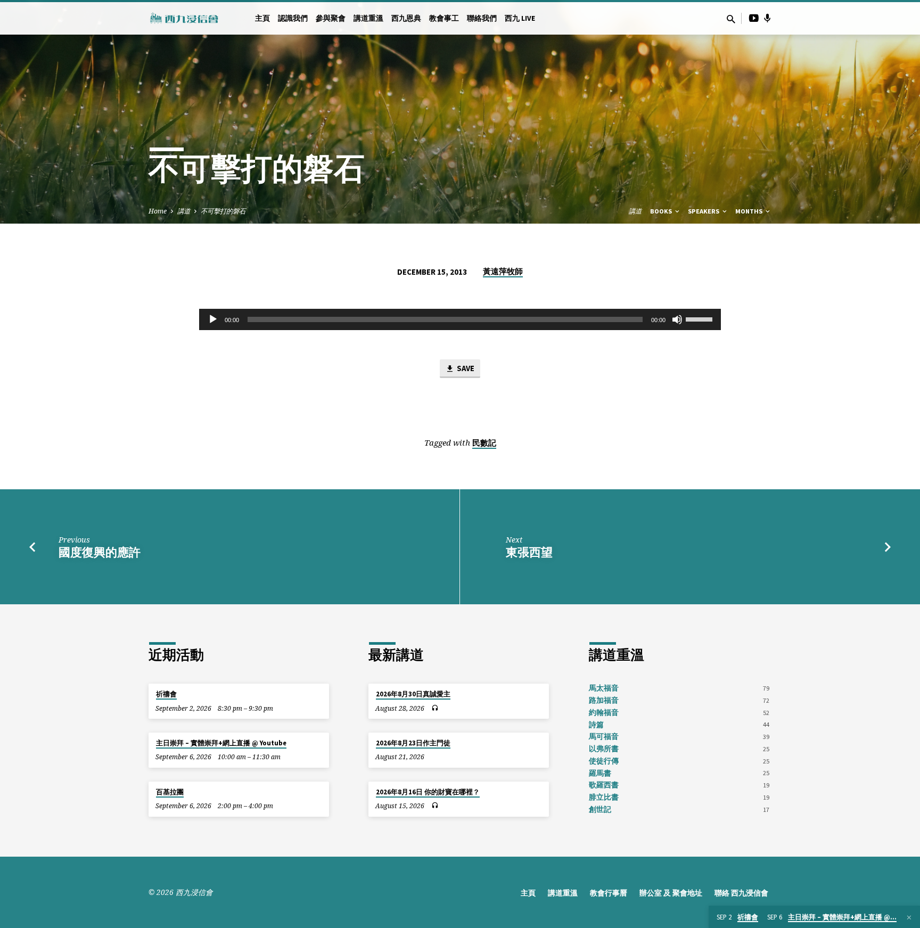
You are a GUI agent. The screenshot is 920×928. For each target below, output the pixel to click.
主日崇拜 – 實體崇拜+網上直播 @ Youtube (221, 743)
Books (661, 211)
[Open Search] (731, 19)
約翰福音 (604, 712)
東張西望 (529, 552)
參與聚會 (331, 18)
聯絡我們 (482, 18)
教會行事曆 (608, 893)
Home (158, 211)
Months (749, 211)
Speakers (704, 211)
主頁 (262, 18)
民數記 (484, 443)
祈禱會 (166, 694)
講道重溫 (368, 18)
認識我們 (293, 18)
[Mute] (677, 319)
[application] (460, 319)
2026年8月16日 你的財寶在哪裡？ (428, 791)
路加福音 (604, 700)
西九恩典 (406, 18)
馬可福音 (604, 736)
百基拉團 (170, 791)
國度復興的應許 (100, 552)
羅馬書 (600, 773)
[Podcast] (767, 18)
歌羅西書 (604, 785)
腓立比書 (604, 797)
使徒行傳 (604, 761)
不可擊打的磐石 (223, 211)
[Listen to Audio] (434, 708)
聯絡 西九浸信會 (741, 893)
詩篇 (596, 724)
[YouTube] (754, 18)
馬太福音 (604, 688)
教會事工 (444, 18)
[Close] (909, 917)
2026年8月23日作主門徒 (413, 743)
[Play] (213, 319)
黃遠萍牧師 (503, 271)
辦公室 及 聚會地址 (670, 893)
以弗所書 (604, 748)
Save (464, 368)
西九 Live (520, 18)
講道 (183, 211)
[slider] (701, 318)
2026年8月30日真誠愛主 (413, 694)
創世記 (600, 809)
